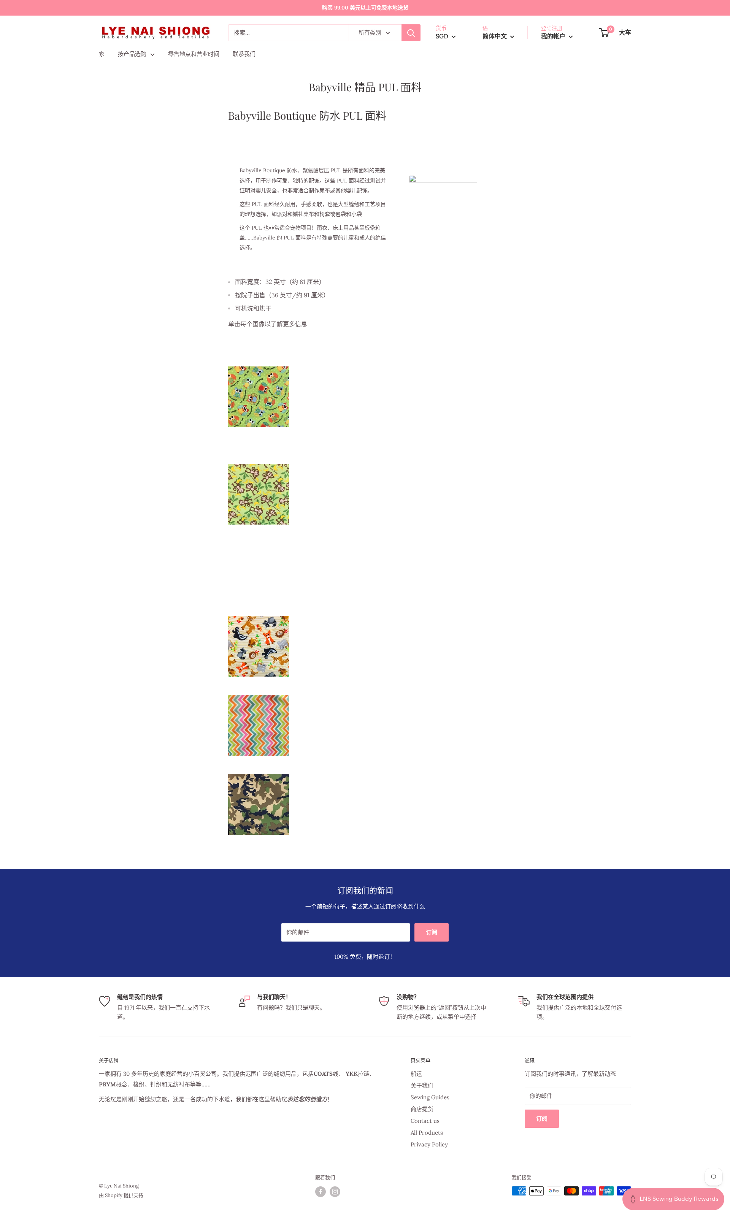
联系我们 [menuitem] (244, 53)
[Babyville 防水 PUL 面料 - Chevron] (365, 725)
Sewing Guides (430, 1097)
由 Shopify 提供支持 (121, 1195)
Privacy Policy (429, 1144)
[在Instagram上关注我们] (335, 1191)
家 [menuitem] (102, 53)
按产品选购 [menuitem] (132, 53)
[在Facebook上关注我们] (320, 1191)
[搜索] (411, 32)
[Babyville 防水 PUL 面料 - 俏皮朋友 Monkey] (365, 494)
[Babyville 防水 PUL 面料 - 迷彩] (365, 804)
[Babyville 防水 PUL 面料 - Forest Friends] (365, 646)
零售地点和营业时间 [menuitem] (193, 53)
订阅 (431, 932)
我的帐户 (554, 36)
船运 (416, 1073)
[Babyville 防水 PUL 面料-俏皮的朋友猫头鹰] (365, 396)
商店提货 (422, 1109)
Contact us (425, 1120)
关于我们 (422, 1085)
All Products (427, 1132)
